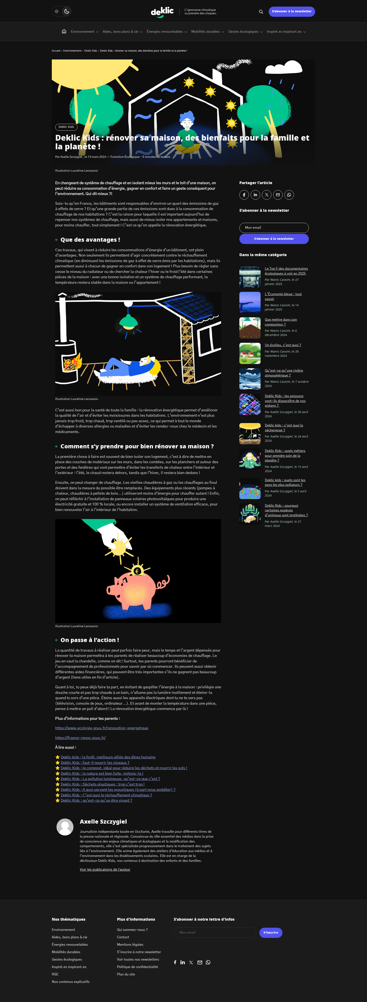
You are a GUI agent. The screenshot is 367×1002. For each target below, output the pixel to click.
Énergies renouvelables (165, 31)
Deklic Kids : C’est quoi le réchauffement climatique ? (106, 795)
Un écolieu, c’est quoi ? (283, 345)
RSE (55, 974)
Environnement (82, 31)
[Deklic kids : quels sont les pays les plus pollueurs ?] (250, 488)
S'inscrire (271, 932)
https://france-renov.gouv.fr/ (80, 738)
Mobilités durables (205, 31)
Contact (123, 937)
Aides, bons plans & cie (120, 31)
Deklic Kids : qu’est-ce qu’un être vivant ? (96, 801)
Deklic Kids (66, 127)
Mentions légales (130, 944)
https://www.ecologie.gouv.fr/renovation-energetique (101, 728)
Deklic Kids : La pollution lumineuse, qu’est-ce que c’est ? (110, 779)
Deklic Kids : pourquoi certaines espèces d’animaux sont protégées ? (286, 510)
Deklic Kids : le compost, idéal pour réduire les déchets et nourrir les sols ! (124, 768)
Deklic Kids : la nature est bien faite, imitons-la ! (102, 774)
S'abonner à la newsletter (274, 238)
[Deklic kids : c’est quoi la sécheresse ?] (250, 433)
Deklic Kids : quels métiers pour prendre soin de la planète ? (285, 455)
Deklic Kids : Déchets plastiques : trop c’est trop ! (103, 784)
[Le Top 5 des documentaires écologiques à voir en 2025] (250, 277)
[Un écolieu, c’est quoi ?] (250, 353)
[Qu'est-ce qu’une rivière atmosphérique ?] (250, 379)
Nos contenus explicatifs (71, 982)
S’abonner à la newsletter (292, 11)
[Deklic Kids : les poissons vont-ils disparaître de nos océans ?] (250, 404)
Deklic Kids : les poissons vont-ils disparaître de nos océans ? (285, 400)
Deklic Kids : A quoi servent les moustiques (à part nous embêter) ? (118, 790)
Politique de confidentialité (137, 967)
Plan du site (126, 974)
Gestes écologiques (243, 31)
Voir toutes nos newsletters (138, 959)
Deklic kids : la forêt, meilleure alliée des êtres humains (108, 757)
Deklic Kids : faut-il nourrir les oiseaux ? (95, 763)
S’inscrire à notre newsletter (139, 952)
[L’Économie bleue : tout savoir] (250, 302)
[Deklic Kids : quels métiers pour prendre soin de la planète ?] (250, 459)
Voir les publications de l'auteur (105, 869)
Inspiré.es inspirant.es (284, 31)
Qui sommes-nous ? (132, 929)
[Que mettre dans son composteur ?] (250, 328)
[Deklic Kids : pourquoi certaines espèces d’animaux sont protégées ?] (250, 514)
